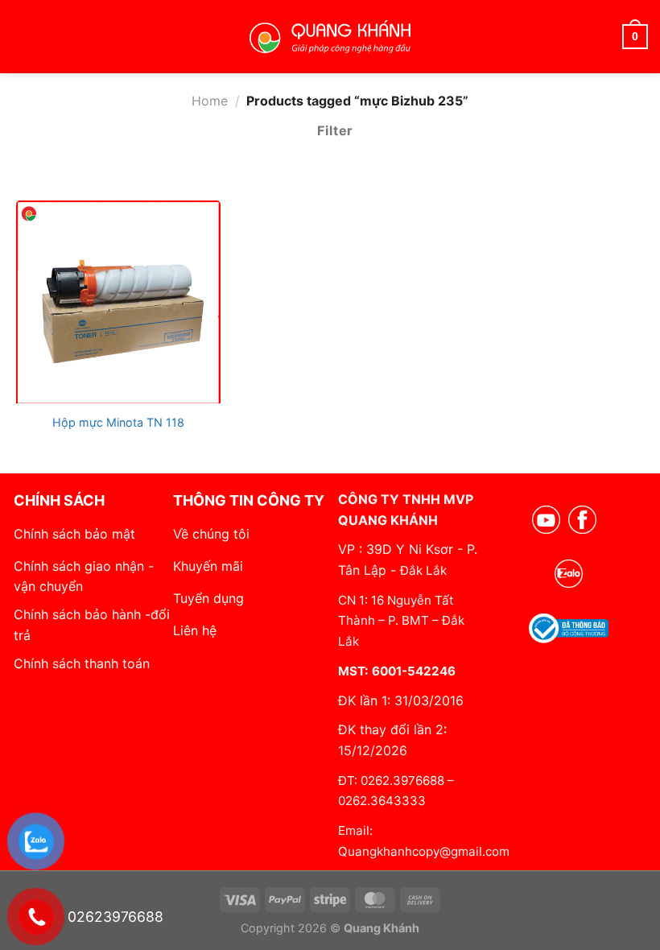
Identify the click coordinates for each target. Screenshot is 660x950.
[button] (23, 36)
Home (210, 101)
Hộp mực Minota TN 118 (118, 422)
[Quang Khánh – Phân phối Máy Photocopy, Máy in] (330, 37)
